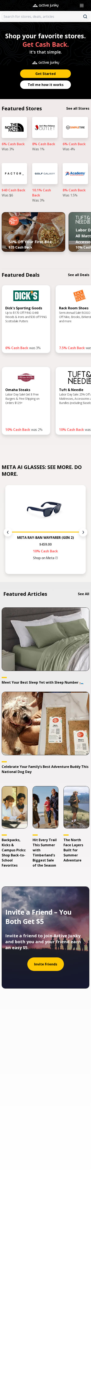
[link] (14, 138)
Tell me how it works (45, 84)
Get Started (45, 73)
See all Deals (78, 274)
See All (83, 594)
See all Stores (77, 108)
